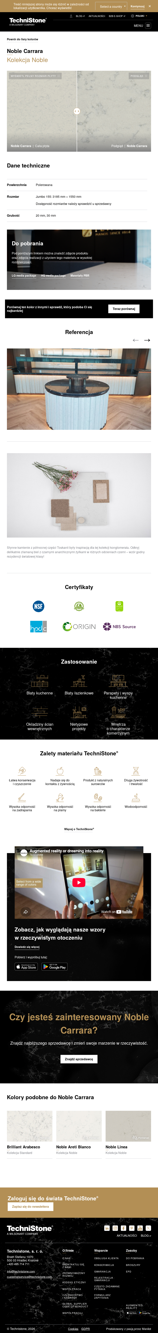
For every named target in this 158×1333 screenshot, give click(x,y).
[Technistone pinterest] (131, 1228)
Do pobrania (135, 1258)
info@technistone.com (21, 1271)
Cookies (73, 1328)
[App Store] (26, 966)
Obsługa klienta (106, 1258)
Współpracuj (72, 1313)
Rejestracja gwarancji (103, 1279)
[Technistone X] (148, 1228)
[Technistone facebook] (123, 1228)
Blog (79, 16)
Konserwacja (104, 1265)
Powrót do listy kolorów (22, 39)
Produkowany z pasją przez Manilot (128, 1328)
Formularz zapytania (102, 1296)
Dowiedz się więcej (27, 947)
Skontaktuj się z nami (73, 1265)
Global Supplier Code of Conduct (75, 1305)
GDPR (85, 1328)
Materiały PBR (80, 275)
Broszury (133, 1265)
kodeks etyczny (74, 1282)
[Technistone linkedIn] (107, 1228)
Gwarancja (102, 1271)
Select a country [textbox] (111, 6)
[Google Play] (54, 966)
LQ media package (24, 275)
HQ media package (53, 275)
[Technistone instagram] (115, 1228)
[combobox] (111, 6)
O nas (66, 1258)
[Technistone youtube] (140, 1228)
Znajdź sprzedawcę (79, 1059)
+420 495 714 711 (18, 1264)
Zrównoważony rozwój (73, 1274)
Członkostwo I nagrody (72, 1296)
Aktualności (97, 16)
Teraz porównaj (124, 308)
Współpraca (71, 1289)
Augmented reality (134, 1306)
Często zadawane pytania (107, 1287)
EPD (128, 1271)
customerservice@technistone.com (29, 1277)
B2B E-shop (116, 16)
